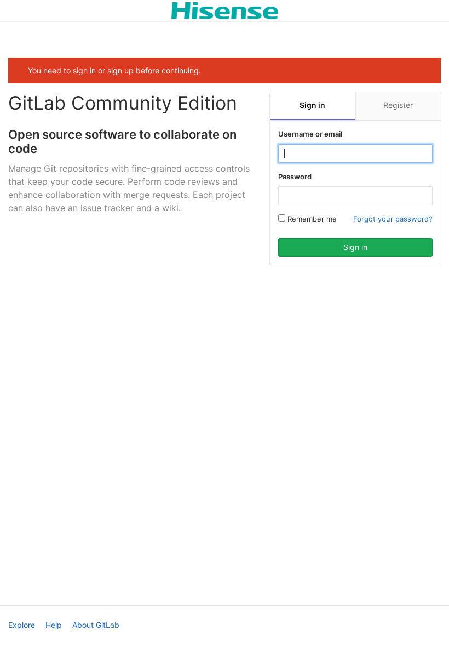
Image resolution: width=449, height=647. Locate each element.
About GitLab (95, 624)
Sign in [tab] (312, 105)
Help (53, 624)
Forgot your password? (393, 218)
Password (295, 176)
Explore (21, 624)
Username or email (310, 133)
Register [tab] (398, 105)
